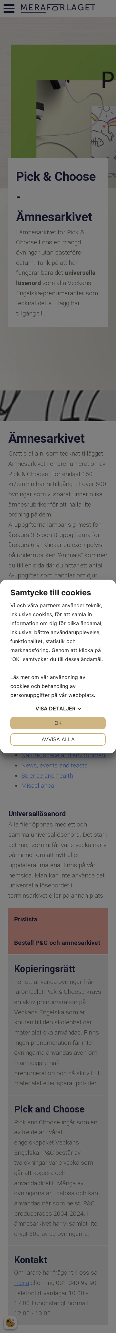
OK (58, 723)
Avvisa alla (58, 739)
